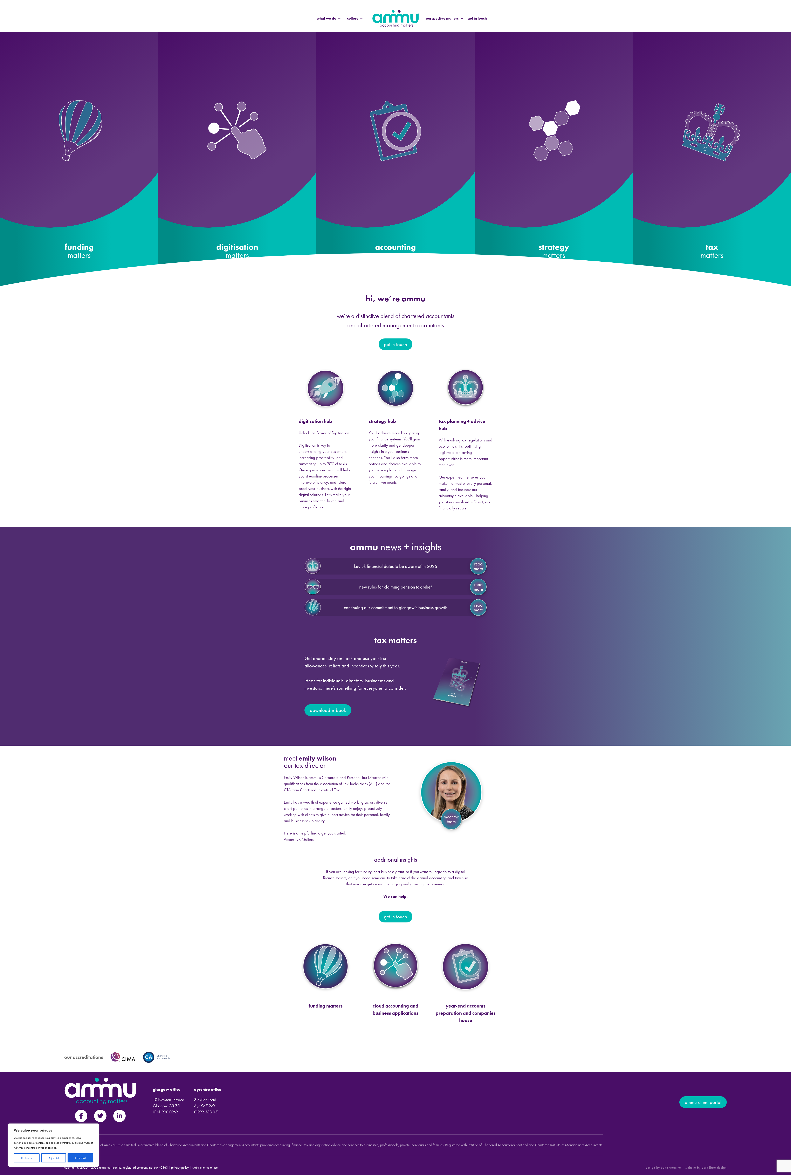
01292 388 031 (206, 1112)
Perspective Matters (442, 18)
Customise (27, 1158)
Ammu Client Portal (703, 1102)
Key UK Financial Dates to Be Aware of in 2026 (395, 566)
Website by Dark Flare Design (706, 1167)
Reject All (53, 1158)
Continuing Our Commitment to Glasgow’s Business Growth (395, 607)
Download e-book (328, 710)
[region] (53, 1145)
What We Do (326, 18)
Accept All (80, 1158)
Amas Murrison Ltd (110, 1167)
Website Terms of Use (205, 1167)
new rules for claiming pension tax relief (395, 587)
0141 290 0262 (165, 1112)
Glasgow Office (166, 1089)
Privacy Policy (180, 1167)
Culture (352, 18)
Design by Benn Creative (663, 1167)
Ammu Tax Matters (299, 839)
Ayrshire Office (207, 1089)
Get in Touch (477, 18)
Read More (478, 566)
